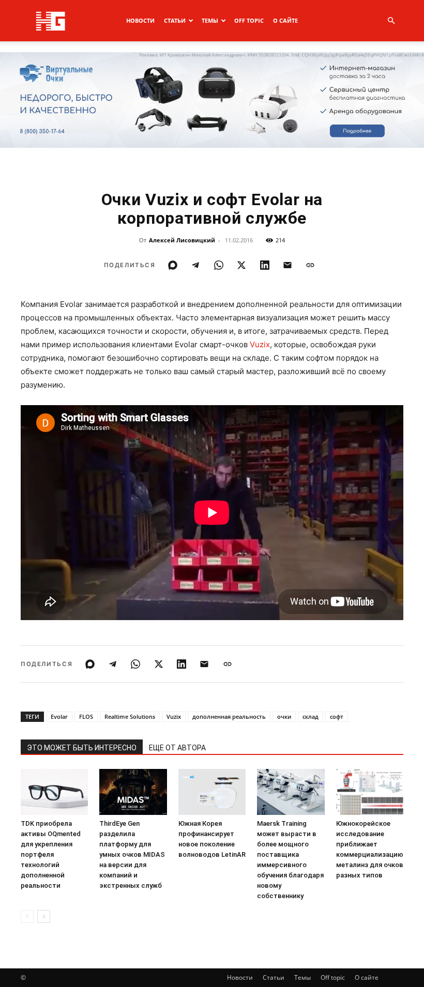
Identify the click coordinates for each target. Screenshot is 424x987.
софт (336, 716)
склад (310, 716)
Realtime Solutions (129, 716)
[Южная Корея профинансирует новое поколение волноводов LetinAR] (212, 792)
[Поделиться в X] (241, 265)
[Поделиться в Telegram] (195, 265)
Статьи (175, 20)
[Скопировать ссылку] (310, 265)
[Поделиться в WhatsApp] (219, 265)
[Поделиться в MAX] (173, 265)
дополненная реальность (229, 716)
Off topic (249, 20)
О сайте (285, 20)
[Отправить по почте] (287, 265)
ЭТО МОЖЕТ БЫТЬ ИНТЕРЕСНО (82, 748)
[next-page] (43, 916)
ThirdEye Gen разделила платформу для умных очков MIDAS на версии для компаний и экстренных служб (132, 854)
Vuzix (260, 344)
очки (284, 716)
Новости (140, 20)
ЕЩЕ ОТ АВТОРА (177, 748)
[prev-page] (27, 916)
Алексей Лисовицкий (182, 240)
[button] (390, 21)
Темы (210, 20)
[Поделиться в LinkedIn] (265, 265)
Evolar (59, 716)
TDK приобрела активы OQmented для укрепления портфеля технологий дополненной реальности (51, 854)
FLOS (86, 716)
